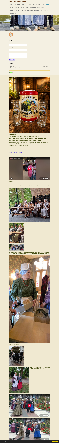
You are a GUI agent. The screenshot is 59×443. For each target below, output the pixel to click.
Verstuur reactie (12, 59)
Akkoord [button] (55, 441)
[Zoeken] (16, 13)
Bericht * (10, 52)
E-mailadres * (11, 47)
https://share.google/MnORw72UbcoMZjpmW (15, 152)
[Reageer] (48, 66)
